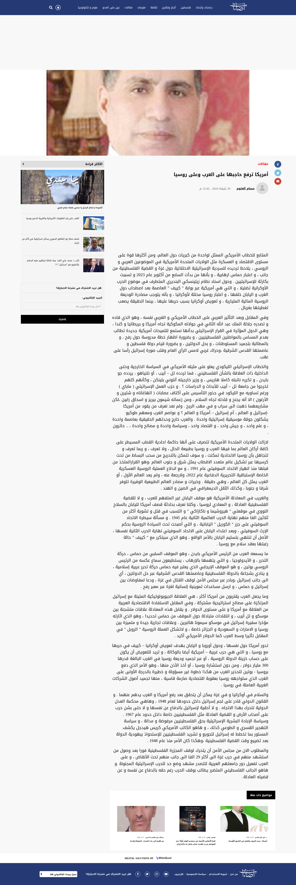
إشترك (62, 319)
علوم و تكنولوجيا (88, 7)
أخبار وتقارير (169, 7)
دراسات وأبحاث (204, 7)
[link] (137, 874)
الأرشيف (178, 874)
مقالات (129, 7)
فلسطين (186, 7)
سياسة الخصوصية (196, 874)
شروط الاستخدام (218, 874)
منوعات (141, 7)
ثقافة (153, 7)
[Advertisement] (148, 43)
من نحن (234, 874)
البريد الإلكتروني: (92, 298)
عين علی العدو (111, 7)
